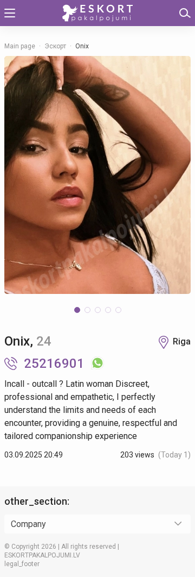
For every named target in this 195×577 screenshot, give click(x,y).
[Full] (97, 175)
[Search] (185, 13)
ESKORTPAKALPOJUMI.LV (42, 555)
